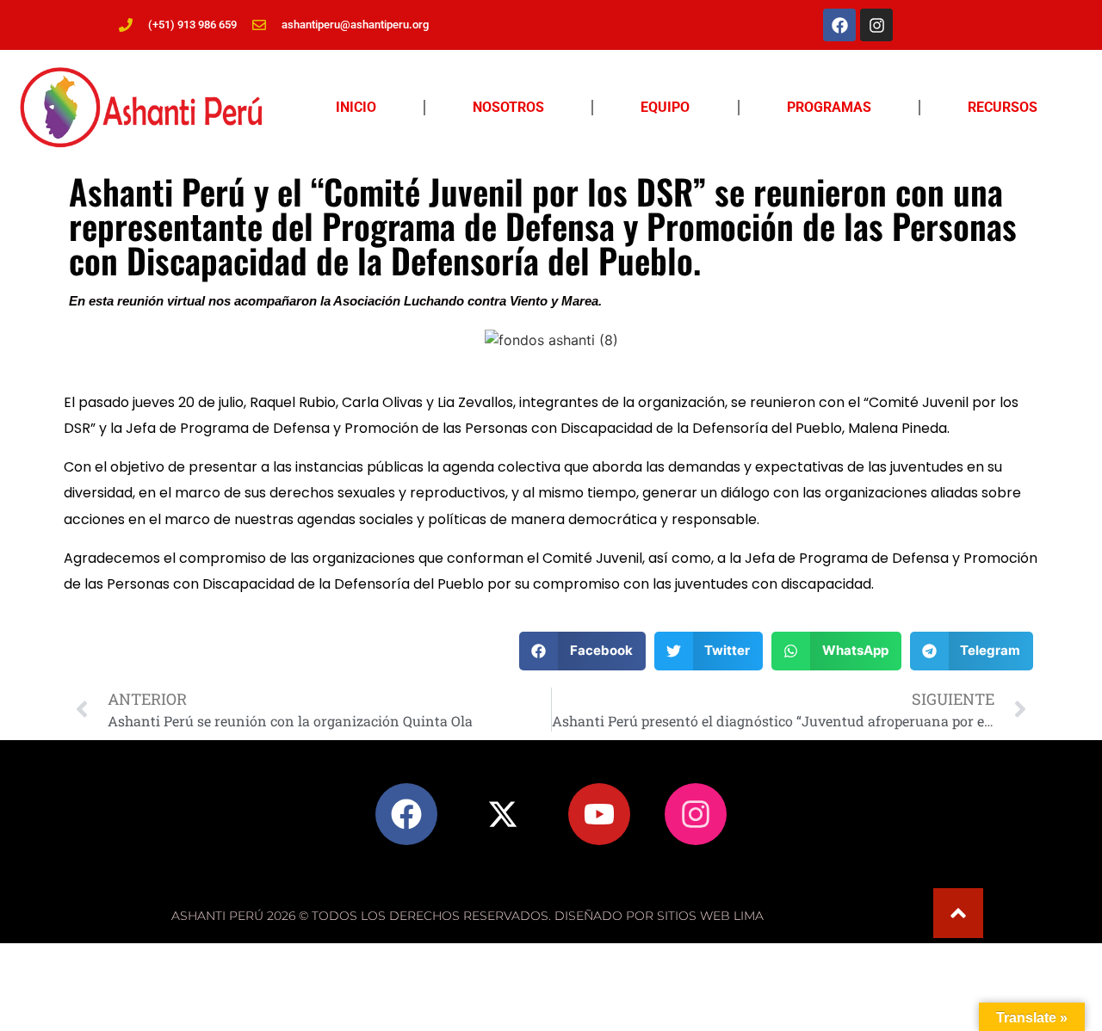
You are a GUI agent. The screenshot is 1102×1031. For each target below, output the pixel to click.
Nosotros (508, 107)
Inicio (356, 107)
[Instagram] (876, 25)
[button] (582, 651)
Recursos (1002, 107)
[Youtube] (599, 814)
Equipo (665, 107)
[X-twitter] (503, 814)
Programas (829, 107)
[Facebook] (839, 25)
